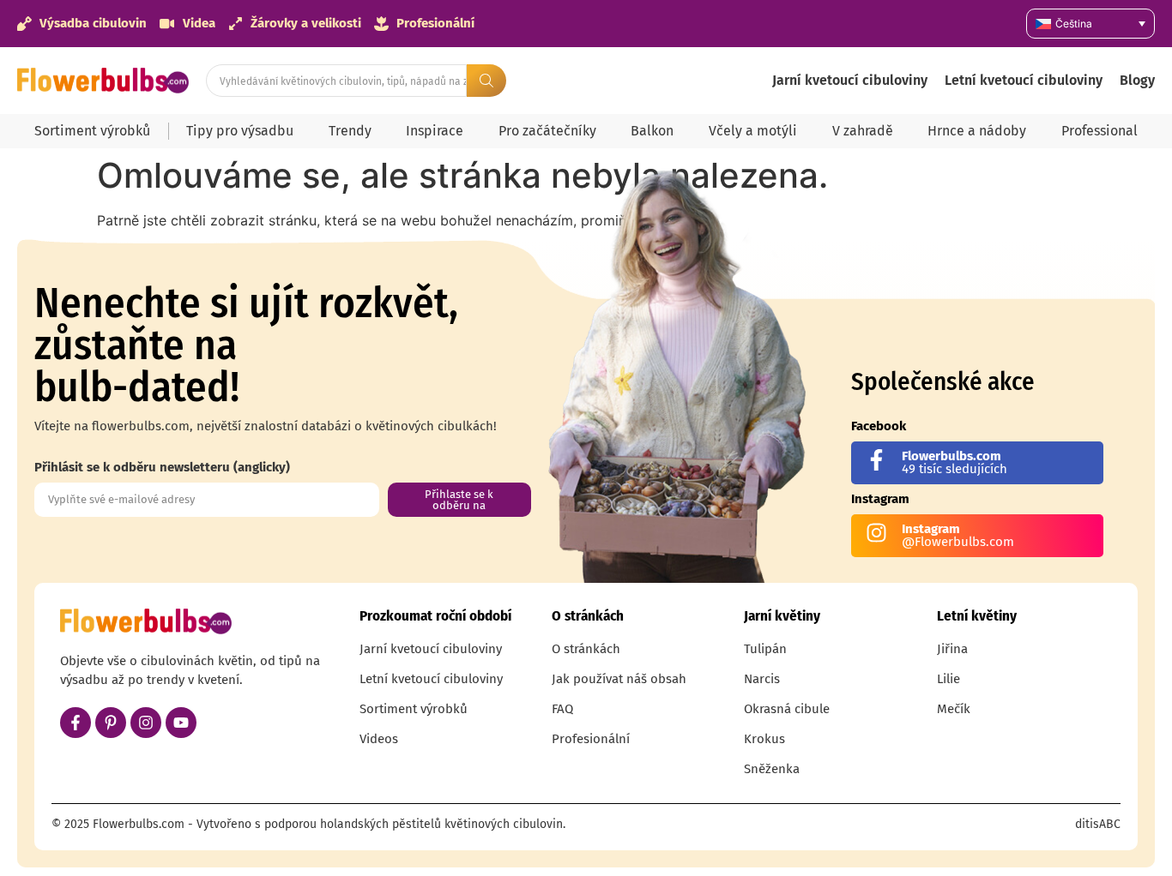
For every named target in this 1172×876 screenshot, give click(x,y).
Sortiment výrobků (92, 131)
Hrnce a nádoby (976, 131)
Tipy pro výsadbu (239, 131)
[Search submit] (486, 80)
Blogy (1137, 80)
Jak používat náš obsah (619, 679)
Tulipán (765, 649)
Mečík (953, 709)
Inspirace (434, 131)
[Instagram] (145, 722)
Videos (378, 739)
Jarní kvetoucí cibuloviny (849, 80)
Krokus (764, 739)
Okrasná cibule (787, 709)
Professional (1099, 131)
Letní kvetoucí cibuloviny (1024, 80)
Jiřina (952, 649)
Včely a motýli (753, 131)
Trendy (350, 131)
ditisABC (1098, 824)
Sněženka (772, 769)
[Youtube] (181, 722)
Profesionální (591, 739)
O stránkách (586, 649)
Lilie (948, 679)
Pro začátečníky (547, 131)
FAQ (562, 709)
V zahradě (862, 131)
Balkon (652, 131)
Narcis (762, 679)
